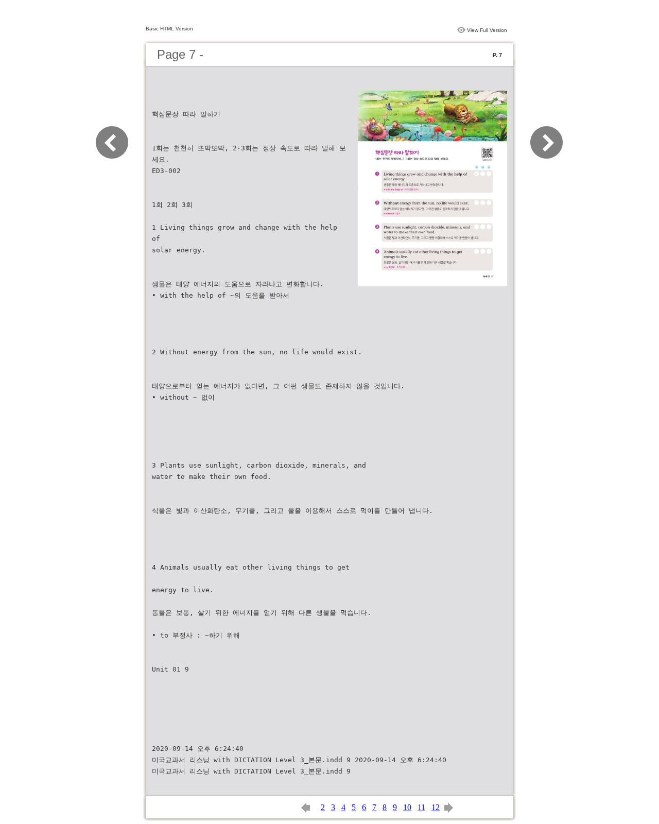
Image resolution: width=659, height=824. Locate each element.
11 (421, 807)
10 (407, 807)
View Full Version (487, 30)
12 (435, 807)
